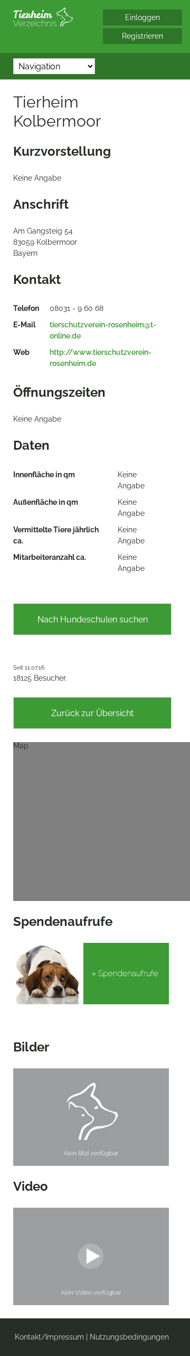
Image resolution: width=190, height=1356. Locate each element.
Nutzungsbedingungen (129, 1337)
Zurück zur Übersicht (92, 713)
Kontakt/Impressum (49, 1337)
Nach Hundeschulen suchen (92, 619)
